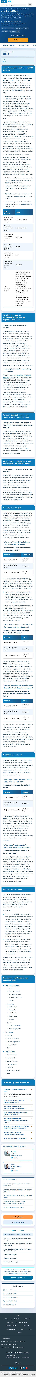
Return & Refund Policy (11, 1325)
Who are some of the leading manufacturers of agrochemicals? (14, 1133)
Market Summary (9, 45)
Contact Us (27, 1318)
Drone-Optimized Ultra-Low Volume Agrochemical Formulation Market (14, 1202)
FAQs (22, 1329)
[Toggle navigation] (30, 4)
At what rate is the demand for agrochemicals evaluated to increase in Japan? (16, 1120)
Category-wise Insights (11, 1258)
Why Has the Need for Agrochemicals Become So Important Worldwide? (17, 1239)
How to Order (10, 1322)
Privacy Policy (26, 1325)
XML (31, 1329)
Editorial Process (17, 1278)
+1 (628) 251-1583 (11, 1293)
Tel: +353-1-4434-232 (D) (12, 1357)
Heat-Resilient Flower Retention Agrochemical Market (17, 1196)
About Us (6, 1318)
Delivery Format (23, 1322)
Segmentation (24, 45)
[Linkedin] (24, 1368)
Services (16, 1318)
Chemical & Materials (11, 8)
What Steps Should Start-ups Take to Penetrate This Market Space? (18, 1250)
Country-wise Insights (10, 1254)
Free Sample (19, 1217)
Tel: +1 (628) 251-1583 (7, 1347)
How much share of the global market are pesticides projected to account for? (16, 1127)
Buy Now (19, 40)
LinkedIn (15, 1157)
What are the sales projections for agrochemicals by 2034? (14, 1101)
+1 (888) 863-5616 (11, 1301)
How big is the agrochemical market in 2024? (15, 1090)
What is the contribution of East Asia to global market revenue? (15, 1113)
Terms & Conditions (10, 1329)
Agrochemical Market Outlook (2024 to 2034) (17, 1234)
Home (2, 8)
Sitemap (19, 1332)
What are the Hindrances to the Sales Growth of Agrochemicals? (18, 1244)
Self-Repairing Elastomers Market (13, 1207)
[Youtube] (26, 1368)
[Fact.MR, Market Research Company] (6, 1)
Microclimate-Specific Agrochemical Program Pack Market (17, 1185)
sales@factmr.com (11, 1304)
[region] (18, 258)
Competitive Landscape (11, 1262)
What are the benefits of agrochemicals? (16, 1138)
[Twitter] (21, 1368)
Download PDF (19, 1222)
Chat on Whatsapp (11, 1290)
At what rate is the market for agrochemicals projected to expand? (15, 1107)
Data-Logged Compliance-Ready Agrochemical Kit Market (17, 1190)
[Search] (24, 6)
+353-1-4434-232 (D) (12, 1297)
